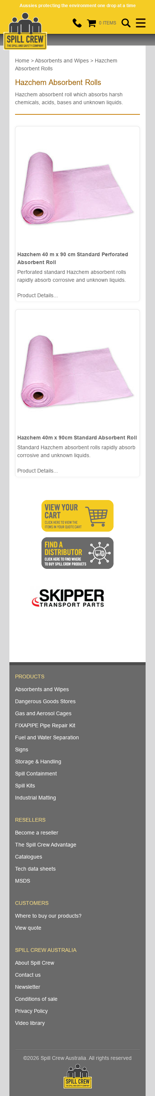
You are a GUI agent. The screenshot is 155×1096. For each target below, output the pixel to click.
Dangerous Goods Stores (45, 701)
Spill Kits (25, 786)
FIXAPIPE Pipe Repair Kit (45, 725)
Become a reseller (36, 833)
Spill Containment (36, 774)
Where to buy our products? (48, 916)
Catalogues (28, 857)
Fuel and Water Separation (47, 737)
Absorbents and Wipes (42, 689)
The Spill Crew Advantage (45, 845)
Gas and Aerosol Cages (43, 713)
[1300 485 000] (77, 22)
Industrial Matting (35, 798)
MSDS (22, 881)
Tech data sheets (35, 869)
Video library (30, 1023)
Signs (21, 749)
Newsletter (27, 987)
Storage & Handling (38, 762)
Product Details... (37, 295)
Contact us (28, 975)
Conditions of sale (36, 999)
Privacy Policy (31, 1011)
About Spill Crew (34, 963)
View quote (28, 928)
